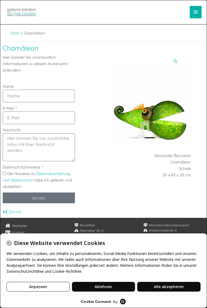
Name (8, 86)
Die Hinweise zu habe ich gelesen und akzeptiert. (37, 180)
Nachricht (11, 129)
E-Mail (9, 108)
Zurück (14, 211)
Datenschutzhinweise (22, 167)
